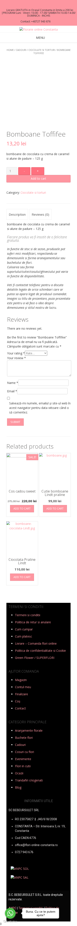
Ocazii (19, 773)
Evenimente (23, 759)
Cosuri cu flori (24, 752)
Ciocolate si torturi (41, 49)
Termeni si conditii (27, 615)
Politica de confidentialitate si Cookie (40, 651)
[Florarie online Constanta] (38, 29)
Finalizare (21, 694)
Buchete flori (24, 738)
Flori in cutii (23, 766)
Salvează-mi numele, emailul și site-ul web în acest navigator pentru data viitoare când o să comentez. (40, 407)
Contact (20, 708)
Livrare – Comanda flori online (36, 643)
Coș (17, 701)
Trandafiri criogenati (29, 780)
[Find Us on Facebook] (37, 4)
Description (17, 214)
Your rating (16, 353)
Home (10, 49)
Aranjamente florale (29, 730)
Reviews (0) (40, 214)
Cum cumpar (24, 629)
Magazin (21, 680)
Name (12, 383)
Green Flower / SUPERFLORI (34, 658)
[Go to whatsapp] (10, 913)
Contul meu (23, 687)
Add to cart (38, 178)
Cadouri (21, 49)
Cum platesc (23, 636)
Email (12, 391)
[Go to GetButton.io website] (10, 921)
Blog (18, 787)
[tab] (17, 214)
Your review (16, 358)
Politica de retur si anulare (33, 622)
